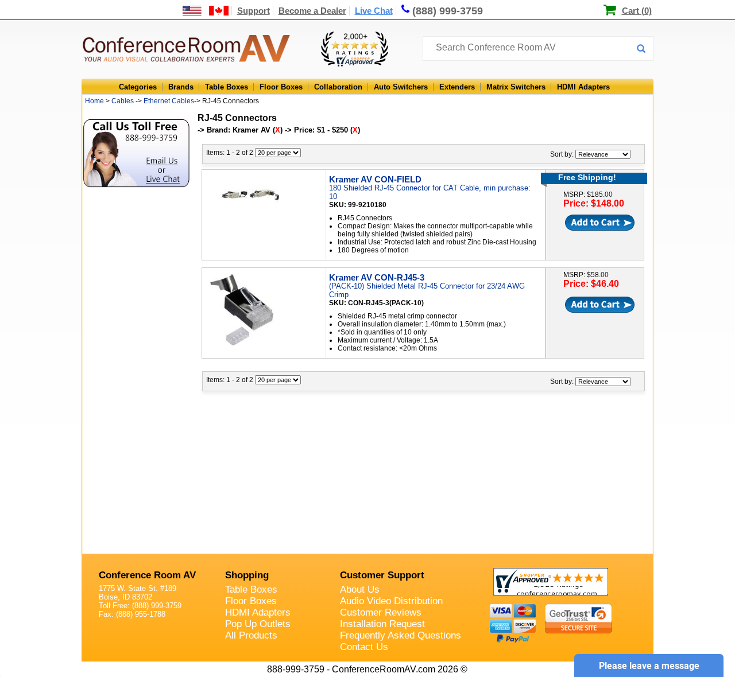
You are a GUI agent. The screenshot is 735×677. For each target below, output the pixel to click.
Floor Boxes (281, 87)
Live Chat (374, 10)
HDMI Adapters (583, 87)
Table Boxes (226, 87)
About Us (360, 589)
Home (94, 101)
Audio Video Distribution (391, 601)
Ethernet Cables (169, 101)
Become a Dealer (312, 10)
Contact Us (364, 646)
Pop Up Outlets (258, 623)
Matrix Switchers (516, 87)
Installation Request (382, 623)
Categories (138, 87)
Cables (122, 101)
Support (253, 10)
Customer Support (382, 575)
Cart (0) (637, 10)
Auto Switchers (401, 87)
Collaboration (338, 87)
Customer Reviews (380, 612)
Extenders (457, 87)
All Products (251, 635)
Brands (181, 87)
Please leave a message (649, 665)
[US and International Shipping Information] (206, 10)
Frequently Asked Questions (400, 635)
